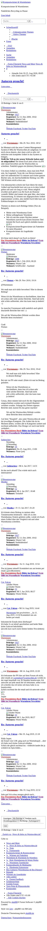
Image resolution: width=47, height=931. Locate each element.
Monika (4, 482)
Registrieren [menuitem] (11, 50)
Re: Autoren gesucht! (12, 271)
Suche (8, 55)
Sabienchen (6, 440)
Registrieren (11, 59)
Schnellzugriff (12, 27)
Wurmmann (6, 110)
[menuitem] (22, 32)
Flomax (4, 252)
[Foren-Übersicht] (16, 2)
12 (16, 489)
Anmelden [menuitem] (10, 48)
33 (16, 589)
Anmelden (10, 57)
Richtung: (24, 821)
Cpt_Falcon (6, 582)
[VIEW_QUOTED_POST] (31, 613)
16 (16, 447)
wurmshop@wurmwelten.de (25, 678)
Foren (8, 41)
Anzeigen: (7, 818)
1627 (17, 114)
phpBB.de (29, 913)
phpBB (14, 902)
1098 (17, 259)
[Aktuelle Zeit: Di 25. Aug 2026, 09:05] (7, 71)
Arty (11, 909)
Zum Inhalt (5, 15)
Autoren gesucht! (12, 81)
